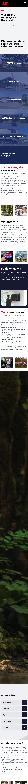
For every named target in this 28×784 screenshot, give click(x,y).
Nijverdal (6, 715)
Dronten (5, 727)
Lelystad (6, 708)
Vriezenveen (7, 702)
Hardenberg (7, 721)
